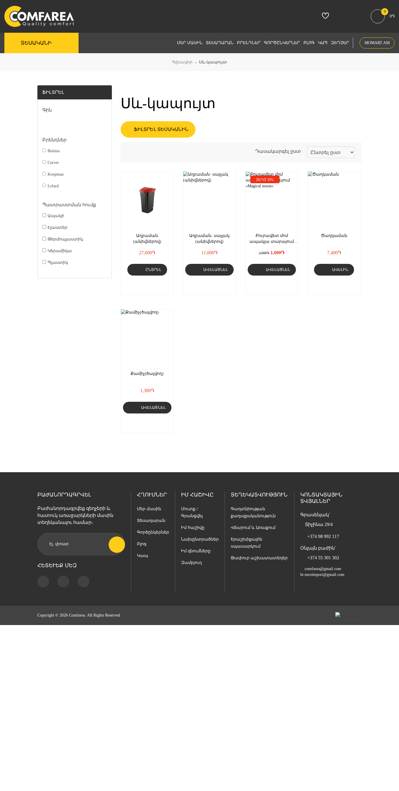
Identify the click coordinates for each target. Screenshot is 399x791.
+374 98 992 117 (323, 536)
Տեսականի (36, 43)
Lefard (53, 186)
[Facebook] (43, 581)
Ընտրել (153, 269)
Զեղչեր (340, 43)
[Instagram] (63, 581)
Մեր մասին (189, 43)
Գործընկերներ (282, 43)
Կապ (322, 43)
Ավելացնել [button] (215, 269)
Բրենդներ (249, 43)
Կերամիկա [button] (60, 251)
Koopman (56, 174)
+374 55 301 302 (323, 557)
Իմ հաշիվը (192, 527)
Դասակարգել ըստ (278, 151)
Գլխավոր (182, 62)
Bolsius (54, 151)
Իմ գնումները (196, 551)
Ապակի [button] (56, 216)
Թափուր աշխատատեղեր (259, 558)
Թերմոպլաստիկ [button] (65, 239)
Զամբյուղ (191, 562)
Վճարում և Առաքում (253, 527)
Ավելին (340, 269)
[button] (154, 285)
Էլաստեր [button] (57, 227)
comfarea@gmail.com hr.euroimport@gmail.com (322, 572)
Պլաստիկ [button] (58, 262)
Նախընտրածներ (200, 539)
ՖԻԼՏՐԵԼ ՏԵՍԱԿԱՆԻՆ (160, 129)
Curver (53, 162)
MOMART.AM (377, 43)
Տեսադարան (219, 43)
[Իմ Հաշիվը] (342, 17)
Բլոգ (309, 43)
